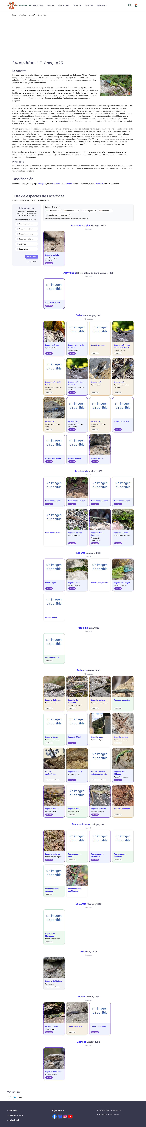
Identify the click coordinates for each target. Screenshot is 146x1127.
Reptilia (69, 184)
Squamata (99, 184)
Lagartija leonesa (75, 533)
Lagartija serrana (121, 533)
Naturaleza (38, 5)
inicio (14, 15)
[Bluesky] (60, 1116)
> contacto (12, 1110)
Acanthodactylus (80, 225)
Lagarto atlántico (52, 345)
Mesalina (83, 627)
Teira (83, 951)
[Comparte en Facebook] (10, 1098)
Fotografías (63, 5)
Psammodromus (81, 824)
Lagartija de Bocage (53, 700)
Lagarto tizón (96, 382)
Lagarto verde (74, 583)
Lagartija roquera (75, 772)
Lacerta (80, 552)
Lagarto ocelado (51, 1026)
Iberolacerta (81, 471)
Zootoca (81, 1041)
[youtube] (70, 1116)
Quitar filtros (32, 261)
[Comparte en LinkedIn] (15, 1098)
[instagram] (65, 1116)
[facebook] (54, 1116)
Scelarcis (80, 903)
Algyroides (69, 272)
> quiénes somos (15, 1115)
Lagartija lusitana (98, 700)
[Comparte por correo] (20, 1098)
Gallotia (80, 315)
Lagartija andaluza (98, 809)
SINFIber (89, 5)
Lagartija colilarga (52, 854)
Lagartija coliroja (52, 255)
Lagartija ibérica (51, 737)
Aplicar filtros (31, 256)
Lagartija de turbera (53, 1071)
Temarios (77, 5)
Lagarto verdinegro (122, 583)
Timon (81, 996)
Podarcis (82, 670)
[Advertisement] (73, 37)
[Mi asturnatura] (136, 5)
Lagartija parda (97, 737)
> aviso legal (13, 1120)
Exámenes (102, 5)
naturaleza (22, 15)
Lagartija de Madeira (53, 981)
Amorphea (42, 184)
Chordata (56, 184)
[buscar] (130, 5)
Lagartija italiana (52, 809)
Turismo (51, 5)
